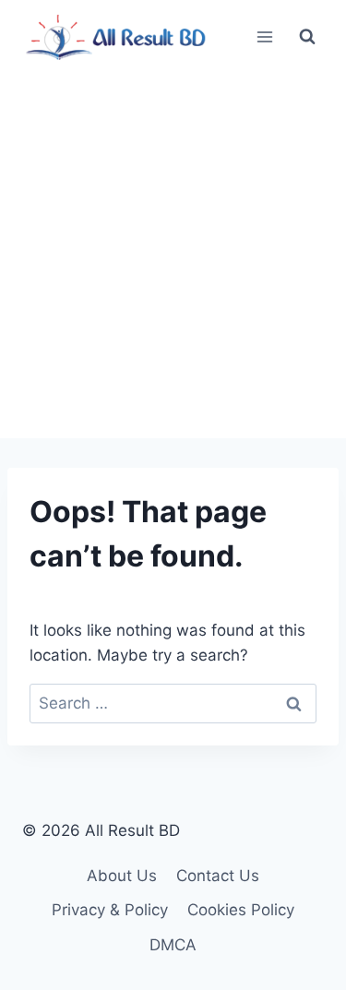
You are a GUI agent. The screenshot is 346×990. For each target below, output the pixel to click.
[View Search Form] (307, 37)
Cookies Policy (240, 910)
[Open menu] (264, 36)
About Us (122, 875)
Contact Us (217, 875)
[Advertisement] (173, 256)
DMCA (173, 945)
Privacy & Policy (110, 910)
